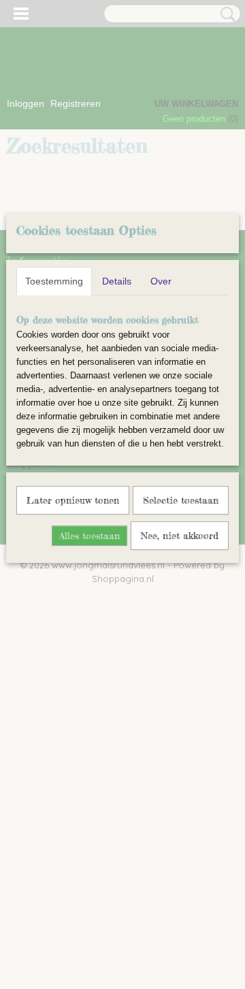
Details (116, 281)
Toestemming (54, 281)
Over (161, 281)
